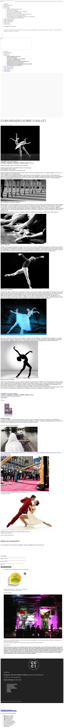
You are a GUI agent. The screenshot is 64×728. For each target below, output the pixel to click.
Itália (19, 396)
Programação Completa (37, 652)
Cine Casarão (8, 21)
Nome (2, 558)
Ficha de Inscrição (28, 649)
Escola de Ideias (12, 10)
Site (1, 564)
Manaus (37, 650)
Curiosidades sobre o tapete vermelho (14, 492)
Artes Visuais (13, 647)
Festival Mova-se (20, 649)
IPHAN (59, 649)
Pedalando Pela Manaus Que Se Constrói (21, 16)
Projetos (7, 7)
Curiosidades (11, 396)
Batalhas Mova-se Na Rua (26, 647)
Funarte (39, 649)
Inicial (6, 4)
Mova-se (56, 650)
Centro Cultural (44, 647)
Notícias (7, 22)
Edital (54, 648)
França (16, 396)
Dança (30, 648)
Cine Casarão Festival (14, 9)
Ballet (6, 396)
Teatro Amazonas (21, 653)
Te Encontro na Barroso (15, 17)
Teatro (15, 653)
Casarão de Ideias (36, 647)
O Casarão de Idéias (12, 684)
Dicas (51, 648)
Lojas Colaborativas (14, 12)
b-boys (18, 647)
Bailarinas (3, 396)
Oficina (15, 652)
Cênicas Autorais (24, 648)
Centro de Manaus (52, 647)
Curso (19, 648)
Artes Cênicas (7, 647)
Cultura (9, 648)
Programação (9, 20)
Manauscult (41, 650)
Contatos (7, 24)
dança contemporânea (37, 648)
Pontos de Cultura (22, 652)
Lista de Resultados (13, 650)
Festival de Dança (12, 649)
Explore (6, 6)
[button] (9, 711)
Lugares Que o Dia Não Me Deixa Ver (26, 650)
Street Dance (10, 653)
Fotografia (35, 649)
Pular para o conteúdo (6, 709)
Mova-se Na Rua (10, 652)
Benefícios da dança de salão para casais (15, 531)
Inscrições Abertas (53, 649)
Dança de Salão (45, 648)
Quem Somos (8, 5)
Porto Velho (28, 652)
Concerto (6, 648)
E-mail (2, 561)
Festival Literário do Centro (17, 11)
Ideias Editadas (45, 649)
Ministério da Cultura (49, 650)
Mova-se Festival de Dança (16, 15)
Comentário (4, 556)
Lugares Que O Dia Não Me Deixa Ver (19, 14)
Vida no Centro (9, 19)
